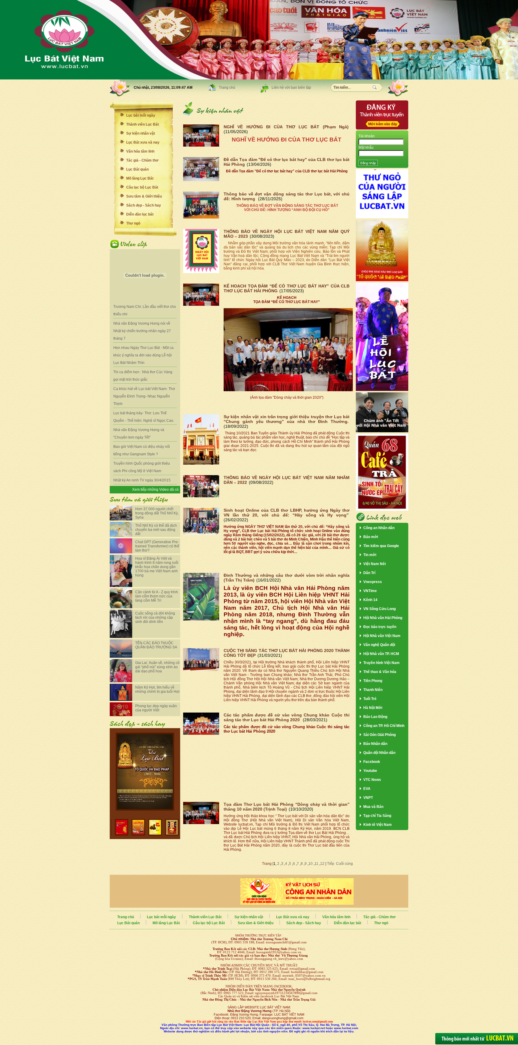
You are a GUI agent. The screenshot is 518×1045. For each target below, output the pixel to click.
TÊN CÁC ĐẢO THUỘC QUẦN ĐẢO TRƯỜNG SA (156, 645)
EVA (367, 789)
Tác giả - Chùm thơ (142, 160)
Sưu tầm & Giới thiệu (144, 196)
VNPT (368, 798)
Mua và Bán (373, 807)
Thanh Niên (373, 690)
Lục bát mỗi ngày (140, 115)
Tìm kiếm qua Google (381, 546)
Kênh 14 (370, 600)
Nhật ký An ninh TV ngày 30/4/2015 (142, 480)
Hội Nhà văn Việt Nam (381, 636)
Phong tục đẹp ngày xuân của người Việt (156, 708)
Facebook (371, 762)
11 (316, 864)
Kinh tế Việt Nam (377, 825)
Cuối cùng (344, 864)
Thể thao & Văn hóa (379, 672)
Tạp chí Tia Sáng (377, 816)
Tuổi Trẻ (370, 699)
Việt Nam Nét (374, 564)
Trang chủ (227, 87)
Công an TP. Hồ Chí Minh (383, 726)
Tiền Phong (372, 681)
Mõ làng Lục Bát (139, 178)
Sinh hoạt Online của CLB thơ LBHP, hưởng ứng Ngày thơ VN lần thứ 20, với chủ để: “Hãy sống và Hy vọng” (287, 512)
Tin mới (369, 555)
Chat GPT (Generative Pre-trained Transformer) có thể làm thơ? (157, 546)
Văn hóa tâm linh (140, 151)
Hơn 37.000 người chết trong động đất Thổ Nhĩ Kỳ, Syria (157, 513)
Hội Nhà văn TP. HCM (381, 654)
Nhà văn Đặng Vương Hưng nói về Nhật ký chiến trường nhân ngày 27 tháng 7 (142, 331)
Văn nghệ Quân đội (379, 645)
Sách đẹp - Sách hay (143, 205)
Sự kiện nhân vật (140, 133)
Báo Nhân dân (375, 744)
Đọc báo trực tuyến (379, 627)
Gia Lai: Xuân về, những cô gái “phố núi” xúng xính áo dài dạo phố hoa (157, 667)
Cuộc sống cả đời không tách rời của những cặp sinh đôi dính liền (155, 617)
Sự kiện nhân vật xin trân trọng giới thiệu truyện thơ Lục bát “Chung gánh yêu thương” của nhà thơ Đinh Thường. (287, 419)
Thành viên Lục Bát (142, 124)
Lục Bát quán (137, 169)
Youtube (370, 771)
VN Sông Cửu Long (379, 609)
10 (310, 864)
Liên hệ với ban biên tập (291, 87)
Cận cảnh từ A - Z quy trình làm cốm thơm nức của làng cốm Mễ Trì (156, 596)
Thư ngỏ (133, 223)
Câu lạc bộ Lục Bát (142, 187)
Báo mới (370, 537)
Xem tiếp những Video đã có (155, 489)
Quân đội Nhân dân (379, 753)
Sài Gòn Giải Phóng (379, 735)
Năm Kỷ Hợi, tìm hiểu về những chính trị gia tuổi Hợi (157, 689)
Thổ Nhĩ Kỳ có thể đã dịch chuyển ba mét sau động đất (156, 529)
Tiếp (330, 864)
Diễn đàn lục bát (139, 214)
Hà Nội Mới (372, 708)
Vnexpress (372, 582)
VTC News (372, 780)
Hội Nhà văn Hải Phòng (382, 618)
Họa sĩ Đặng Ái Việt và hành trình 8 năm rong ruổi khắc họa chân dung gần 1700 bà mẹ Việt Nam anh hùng (156, 566)
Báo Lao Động (375, 717)
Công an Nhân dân (378, 528)
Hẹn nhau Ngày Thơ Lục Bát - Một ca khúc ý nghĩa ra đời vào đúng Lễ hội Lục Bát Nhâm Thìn (143, 355)
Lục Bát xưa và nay (142, 142)
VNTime (370, 591)
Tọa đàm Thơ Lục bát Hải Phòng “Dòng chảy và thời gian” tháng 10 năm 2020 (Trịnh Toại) (287, 806)
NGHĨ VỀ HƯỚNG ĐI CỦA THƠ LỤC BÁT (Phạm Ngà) (286, 126)
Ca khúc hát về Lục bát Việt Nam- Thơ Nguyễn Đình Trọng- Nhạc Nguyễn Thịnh (144, 396)
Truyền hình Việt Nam (381, 663)
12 (322, 864)
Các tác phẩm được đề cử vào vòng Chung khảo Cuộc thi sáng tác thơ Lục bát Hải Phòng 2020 (287, 717)
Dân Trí (369, 573)
